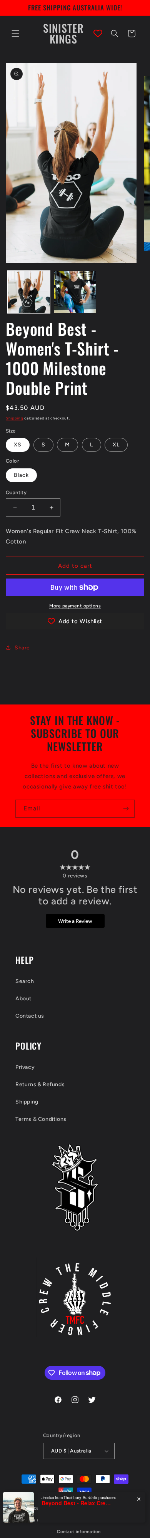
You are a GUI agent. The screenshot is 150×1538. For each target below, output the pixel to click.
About (23, 998)
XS (18, 444)
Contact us (29, 1016)
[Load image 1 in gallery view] (29, 292)
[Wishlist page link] (97, 33)
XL (116, 444)
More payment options (75, 606)
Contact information (78, 1531)
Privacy (25, 1067)
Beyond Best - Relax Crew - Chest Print (76, 1503)
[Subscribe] (125, 809)
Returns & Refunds (40, 1084)
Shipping (14, 418)
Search (24, 981)
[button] (15, 33)
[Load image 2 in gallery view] (75, 292)
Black (21, 475)
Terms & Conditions (41, 1119)
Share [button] (22, 647)
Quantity (16, 492)
